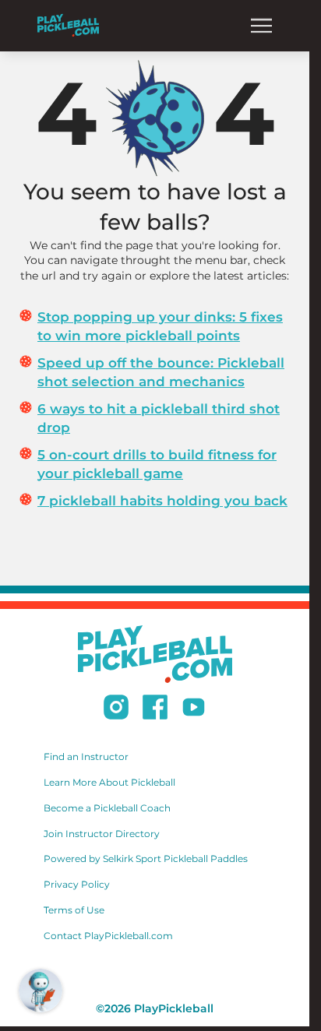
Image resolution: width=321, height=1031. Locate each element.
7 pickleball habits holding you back (162, 500)
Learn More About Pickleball (109, 782)
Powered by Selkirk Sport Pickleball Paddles (146, 858)
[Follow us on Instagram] (116, 709)
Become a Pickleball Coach (107, 808)
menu (261, 25)
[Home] (68, 25)
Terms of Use (74, 910)
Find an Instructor (86, 756)
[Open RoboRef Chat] (40, 990)
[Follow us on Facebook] (155, 709)
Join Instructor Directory (102, 833)
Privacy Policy (77, 884)
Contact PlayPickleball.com (108, 935)
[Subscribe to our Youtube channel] (193, 709)
